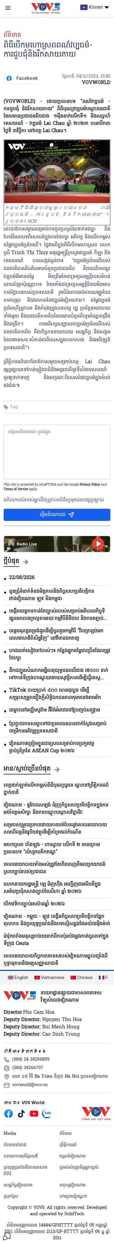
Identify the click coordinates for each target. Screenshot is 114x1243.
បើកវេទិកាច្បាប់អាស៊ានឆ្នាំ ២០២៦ (34, 904)
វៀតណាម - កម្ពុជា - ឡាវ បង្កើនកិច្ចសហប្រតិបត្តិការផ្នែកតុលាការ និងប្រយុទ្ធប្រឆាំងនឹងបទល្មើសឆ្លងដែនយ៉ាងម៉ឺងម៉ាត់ (57, 920)
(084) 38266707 (27, 1068)
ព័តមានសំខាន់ (15, 1145)
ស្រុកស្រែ (11, 1196)
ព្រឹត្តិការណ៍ (68, 1145)
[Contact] (6, 1236)
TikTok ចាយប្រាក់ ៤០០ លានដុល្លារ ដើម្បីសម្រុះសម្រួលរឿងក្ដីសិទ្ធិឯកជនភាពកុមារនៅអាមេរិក (55, 694)
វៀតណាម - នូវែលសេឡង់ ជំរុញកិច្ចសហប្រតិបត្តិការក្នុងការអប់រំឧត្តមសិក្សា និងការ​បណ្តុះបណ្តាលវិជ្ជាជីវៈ (56, 809)
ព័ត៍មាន (12, 35)
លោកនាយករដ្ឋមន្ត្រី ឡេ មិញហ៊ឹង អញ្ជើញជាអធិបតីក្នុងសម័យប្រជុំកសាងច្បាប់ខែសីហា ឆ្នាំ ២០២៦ (52, 888)
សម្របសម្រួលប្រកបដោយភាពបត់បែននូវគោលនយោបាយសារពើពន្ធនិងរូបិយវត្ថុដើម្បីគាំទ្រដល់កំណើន (55, 828)
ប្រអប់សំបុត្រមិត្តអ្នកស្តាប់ (79, 1167)
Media (10, 1134)
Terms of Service (16, 489)
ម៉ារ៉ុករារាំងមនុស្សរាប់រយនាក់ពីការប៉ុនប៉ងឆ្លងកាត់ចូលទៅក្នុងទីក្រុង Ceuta (56, 940)
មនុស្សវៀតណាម (73, 1185)
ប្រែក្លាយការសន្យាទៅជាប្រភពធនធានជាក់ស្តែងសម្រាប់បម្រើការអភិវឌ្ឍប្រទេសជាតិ (57, 727)
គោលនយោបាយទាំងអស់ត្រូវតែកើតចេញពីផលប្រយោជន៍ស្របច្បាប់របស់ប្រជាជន (54, 868)
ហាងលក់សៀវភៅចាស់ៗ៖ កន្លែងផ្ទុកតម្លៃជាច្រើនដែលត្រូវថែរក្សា (59, 654)
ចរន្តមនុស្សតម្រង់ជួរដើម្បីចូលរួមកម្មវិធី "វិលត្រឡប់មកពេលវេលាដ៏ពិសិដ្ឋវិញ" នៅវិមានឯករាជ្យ (56, 634)
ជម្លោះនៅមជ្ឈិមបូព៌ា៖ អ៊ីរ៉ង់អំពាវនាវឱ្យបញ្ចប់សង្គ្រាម (54, 710)
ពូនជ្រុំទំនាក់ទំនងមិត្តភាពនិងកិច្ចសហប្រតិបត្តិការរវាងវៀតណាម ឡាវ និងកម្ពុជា (51, 595)
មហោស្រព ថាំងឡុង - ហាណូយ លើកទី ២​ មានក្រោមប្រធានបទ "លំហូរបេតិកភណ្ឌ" (52, 848)
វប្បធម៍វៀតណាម (73, 1156)
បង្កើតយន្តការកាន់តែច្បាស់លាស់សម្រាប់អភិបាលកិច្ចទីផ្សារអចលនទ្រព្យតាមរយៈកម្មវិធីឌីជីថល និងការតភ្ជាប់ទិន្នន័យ (57, 615)
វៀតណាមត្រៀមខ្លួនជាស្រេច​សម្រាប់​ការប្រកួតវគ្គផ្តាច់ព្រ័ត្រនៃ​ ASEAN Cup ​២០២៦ (51, 747)
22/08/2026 (22, 577)
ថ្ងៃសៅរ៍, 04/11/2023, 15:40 (86, 76)
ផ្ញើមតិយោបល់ (53, 514)
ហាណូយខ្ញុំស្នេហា (73, 1196)
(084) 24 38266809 (31, 1059)
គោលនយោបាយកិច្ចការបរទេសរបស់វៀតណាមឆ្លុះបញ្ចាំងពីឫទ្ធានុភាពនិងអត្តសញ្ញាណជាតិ (56, 960)
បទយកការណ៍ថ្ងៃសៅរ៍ (21, 1156)
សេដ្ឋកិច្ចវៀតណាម (18, 1185)
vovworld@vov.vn (30, 1085)
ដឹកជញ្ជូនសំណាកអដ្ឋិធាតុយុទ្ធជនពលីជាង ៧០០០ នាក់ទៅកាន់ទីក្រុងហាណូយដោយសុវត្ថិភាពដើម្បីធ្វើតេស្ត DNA (58, 674)
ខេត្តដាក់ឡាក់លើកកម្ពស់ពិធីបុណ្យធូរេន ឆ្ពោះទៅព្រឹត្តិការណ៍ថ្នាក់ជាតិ (56, 789)
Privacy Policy (90, 485)
